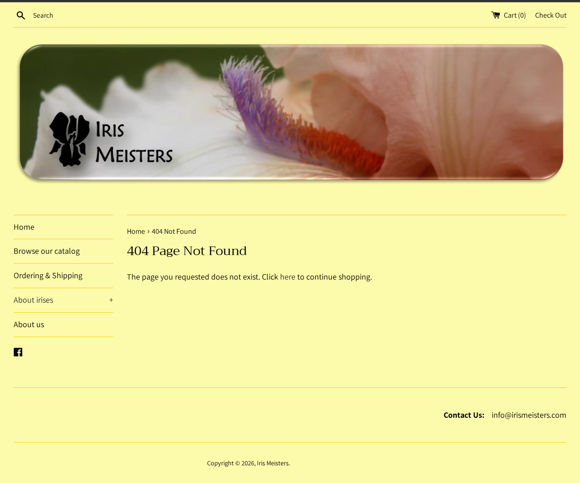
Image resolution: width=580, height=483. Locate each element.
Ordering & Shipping (48, 275)
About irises (33, 300)
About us (29, 324)
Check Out (550, 15)
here (287, 276)
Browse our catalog (47, 251)
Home (24, 227)
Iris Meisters (273, 463)
